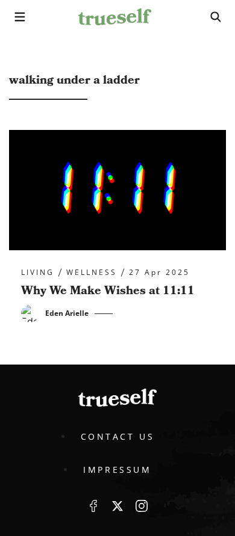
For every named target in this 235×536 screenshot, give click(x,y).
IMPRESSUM (117, 469)
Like (93, 506)
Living (37, 272)
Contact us (118, 436)
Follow (117, 506)
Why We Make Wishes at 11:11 (108, 290)
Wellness (91, 272)
